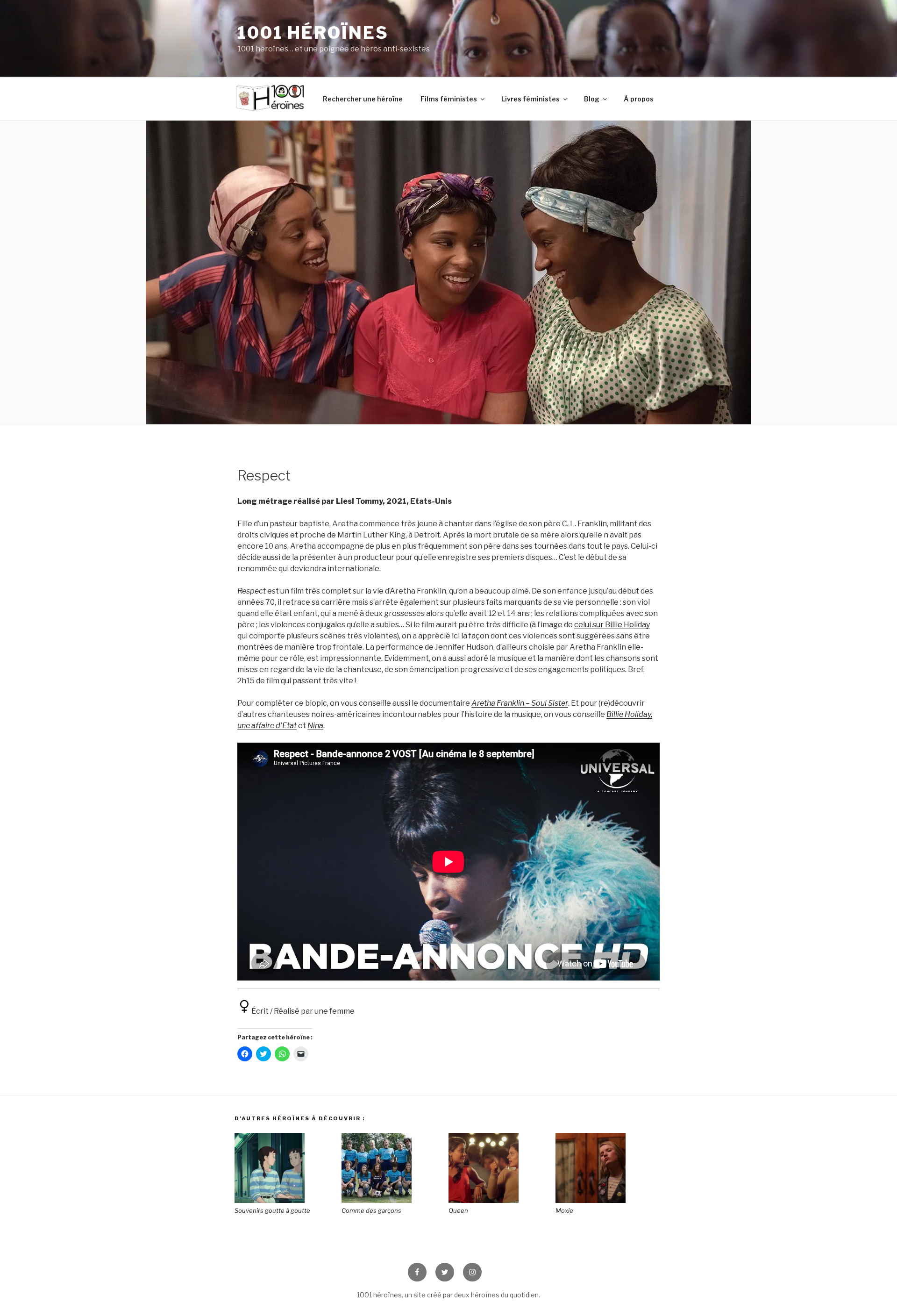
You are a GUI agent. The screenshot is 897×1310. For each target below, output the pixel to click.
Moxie (564, 1210)
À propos (639, 99)
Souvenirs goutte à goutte (272, 1210)
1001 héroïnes (312, 32)
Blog (591, 99)
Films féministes (448, 99)
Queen (458, 1210)
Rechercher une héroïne (363, 99)
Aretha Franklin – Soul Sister (519, 703)
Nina (315, 725)
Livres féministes (530, 99)
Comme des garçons (371, 1210)
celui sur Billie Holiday (612, 624)
